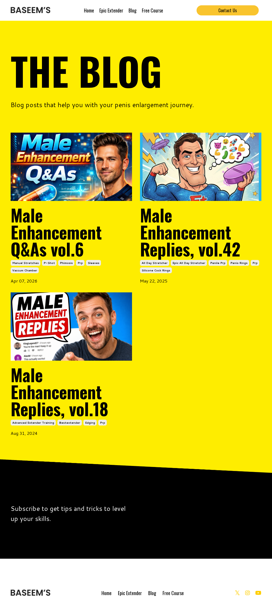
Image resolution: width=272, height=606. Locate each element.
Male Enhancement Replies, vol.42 (190, 231)
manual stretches (25, 263)
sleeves (93, 263)
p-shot (49, 263)
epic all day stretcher (188, 263)
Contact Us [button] (227, 10)
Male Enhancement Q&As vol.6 (56, 231)
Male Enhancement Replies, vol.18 (59, 391)
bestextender (69, 422)
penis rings (239, 263)
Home (89, 10)
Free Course (152, 10)
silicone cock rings (156, 270)
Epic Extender (111, 10)
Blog (133, 10)
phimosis (66, 263)
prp (80, 263)
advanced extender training (33, 422)
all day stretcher (155, 263)
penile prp (218, 263)
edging (90, 422)
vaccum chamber (24, 270)
